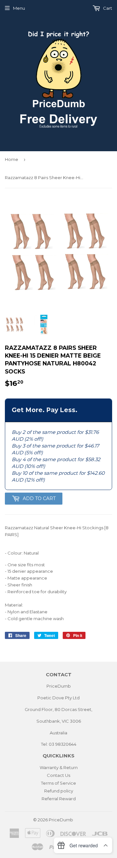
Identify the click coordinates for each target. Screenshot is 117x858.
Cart (107, 8)
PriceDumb (61, 819)
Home (11, 159)
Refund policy (58, 790)
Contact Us (58, 775)
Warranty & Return (59, 767)
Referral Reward (59, 798)
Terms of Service (58, 783)
